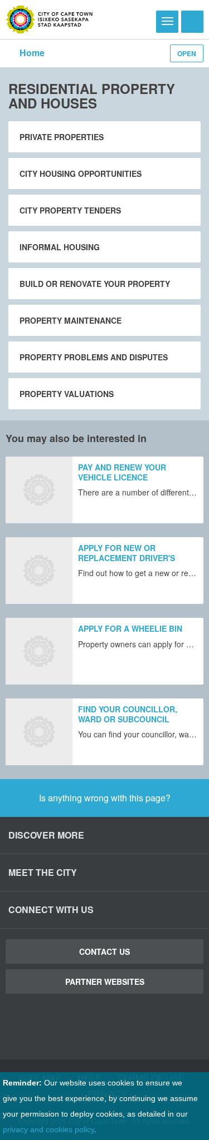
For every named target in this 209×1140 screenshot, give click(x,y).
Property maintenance (70, 320)
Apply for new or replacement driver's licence (126, 557)
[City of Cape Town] (49, 19)
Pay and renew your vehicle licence (122, 472)
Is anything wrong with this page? (105, 797)
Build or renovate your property (95, 283)
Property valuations (67, 393)
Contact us (104, 951)
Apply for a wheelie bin (130, 628)
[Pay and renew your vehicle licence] (39, 490)
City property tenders (70, 210)
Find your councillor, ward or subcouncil (127, 714)
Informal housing (60, 246)
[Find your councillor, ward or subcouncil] (39, 731)
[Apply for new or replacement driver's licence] (39, 570)
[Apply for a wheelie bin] (39, 651)
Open (186, 53)
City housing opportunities (81, 173)
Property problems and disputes (94, 357)
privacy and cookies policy (48, 1129)
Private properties (62, 136)
